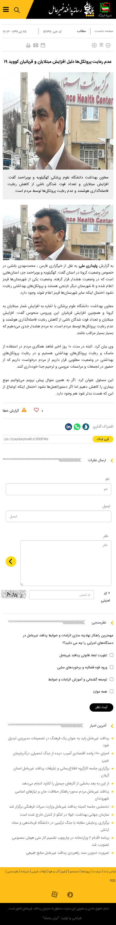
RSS (112, 881)
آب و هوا (53, 871)
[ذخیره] (43, 45)
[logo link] (73, 9)
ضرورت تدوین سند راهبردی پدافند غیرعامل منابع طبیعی (67, 853)
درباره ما (96, 871)
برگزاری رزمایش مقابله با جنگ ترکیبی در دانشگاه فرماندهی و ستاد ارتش (60, 826)
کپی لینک (103, 439)
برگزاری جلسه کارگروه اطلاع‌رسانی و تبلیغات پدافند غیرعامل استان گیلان (61, 772)
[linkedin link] (68, 426)
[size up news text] (94, 45)
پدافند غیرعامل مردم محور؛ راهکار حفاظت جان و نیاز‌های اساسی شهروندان (62, 795)
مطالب (81, 31)
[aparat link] (54, 895)
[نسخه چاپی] (28, 46)
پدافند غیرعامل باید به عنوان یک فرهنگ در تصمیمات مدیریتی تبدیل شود (58, 742)
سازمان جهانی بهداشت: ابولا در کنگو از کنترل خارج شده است (64, 815)
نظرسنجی (12, 871)
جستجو (74, 871)
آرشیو (64, 871)
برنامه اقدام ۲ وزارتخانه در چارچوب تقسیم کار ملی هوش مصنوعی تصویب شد (60, 841)
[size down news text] (108, 45)
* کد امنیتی (105, 597)
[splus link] (85, 426)
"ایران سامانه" (51, 918)
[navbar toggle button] (6, 9)
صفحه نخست (104, 31)
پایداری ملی (89, 266)
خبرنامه (25, 871)
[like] (36, 410)
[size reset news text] (100, 45)
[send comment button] (11, 561)
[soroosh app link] (70, 895)
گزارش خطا (11, 411)
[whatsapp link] (77, 426)
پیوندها (85, 871)
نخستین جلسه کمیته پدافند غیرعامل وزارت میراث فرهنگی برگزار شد (59, 807)
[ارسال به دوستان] (35, 46)
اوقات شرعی (39, 871)
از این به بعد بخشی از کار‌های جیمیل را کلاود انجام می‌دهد (65, 783)
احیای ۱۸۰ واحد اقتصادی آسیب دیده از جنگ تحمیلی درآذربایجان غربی (61, 757)
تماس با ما (110, 871)
